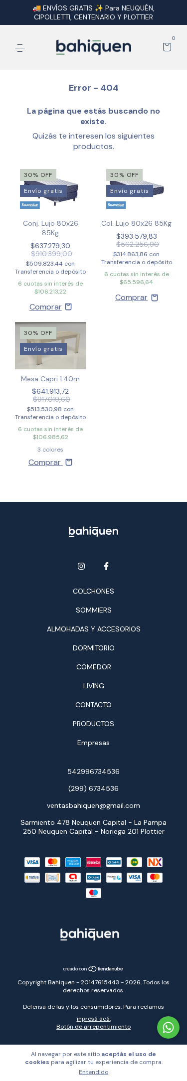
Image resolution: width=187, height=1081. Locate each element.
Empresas (93, 742)
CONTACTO (93, 704)
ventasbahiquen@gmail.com (93, 805)
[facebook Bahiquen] (106, 566)
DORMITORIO (94, 647)
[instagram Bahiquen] (81, 566)
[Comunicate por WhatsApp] (168, 1027)
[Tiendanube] (93, 969)
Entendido (93, 1072)
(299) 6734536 (93, 788)
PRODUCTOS (93, 723)
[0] (165, 47)
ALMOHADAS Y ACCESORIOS (94, 628)
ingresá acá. (94, 1019)
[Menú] (21, 47)
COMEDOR (93, 666)
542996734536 (93, 771)
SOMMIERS (94, 610)
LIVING (93, 685)
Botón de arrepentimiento (93, 1027)
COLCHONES (93, 591)
